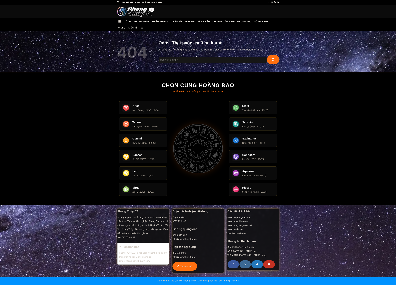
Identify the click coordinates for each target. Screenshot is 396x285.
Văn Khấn (204, 21)
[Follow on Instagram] (245, 264)
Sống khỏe (261, 21)
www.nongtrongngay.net (239, 225)
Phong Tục (244, 21)
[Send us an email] (272, 2)
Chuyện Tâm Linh (224, 21)
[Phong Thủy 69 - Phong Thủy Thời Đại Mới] (136, 11)
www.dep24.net (235, 229)
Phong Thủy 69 (231, 280)
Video (122, 27)
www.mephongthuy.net (239, 217)
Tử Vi (127, 21)
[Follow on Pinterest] (275, 2)
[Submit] (273, 60)
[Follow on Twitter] (257, 264)
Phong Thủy (141, 21)
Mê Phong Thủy (152, 2)
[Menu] (142, 28)
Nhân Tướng (160, 21)
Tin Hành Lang (131, 2)
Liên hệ (133, 27)
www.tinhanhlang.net (237, 221)
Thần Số (176, 21)
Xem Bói (190, 21)
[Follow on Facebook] (269, 2)
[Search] (118, 2)
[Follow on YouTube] (278, 2)
